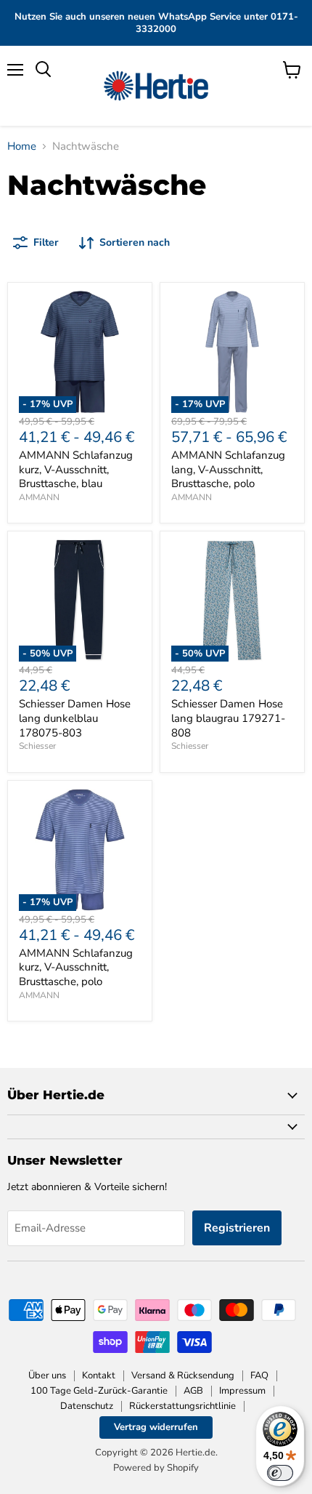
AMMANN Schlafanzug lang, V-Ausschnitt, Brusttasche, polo (228, 469)
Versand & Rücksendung (182, 1375)
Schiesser (37, 746)
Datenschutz (86, 1406)
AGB (193, 1390)
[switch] (280, 1473)
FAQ (259, 1375)
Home (21, 146)
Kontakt (98, 1375)
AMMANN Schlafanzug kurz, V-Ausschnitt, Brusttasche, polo (76, 967)
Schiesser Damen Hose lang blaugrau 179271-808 (228, 717)
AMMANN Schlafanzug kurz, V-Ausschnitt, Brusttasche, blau (76, 469)
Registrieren (237, 1228)
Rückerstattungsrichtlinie (182, 1406)
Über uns (47, 1375)
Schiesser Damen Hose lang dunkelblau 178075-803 (75, 717)
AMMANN (39, 497)
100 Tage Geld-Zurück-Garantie (99, 1390)
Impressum (242, 1390)
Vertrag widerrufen (156, 1427)
